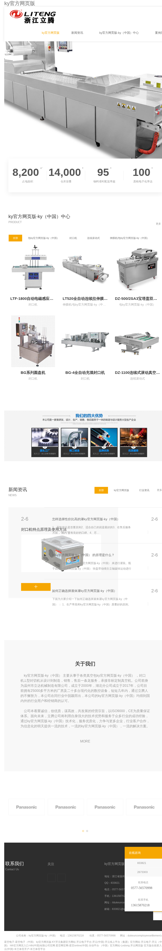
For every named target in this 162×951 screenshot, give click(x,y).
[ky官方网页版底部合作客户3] (105, 807)
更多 (158, 223)
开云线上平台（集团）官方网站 (122, 941)
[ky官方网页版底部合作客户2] (66, 807)
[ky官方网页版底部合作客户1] (26, 807)
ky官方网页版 (19, 3)
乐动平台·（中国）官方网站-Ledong (109, 945)
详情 (24, 584)
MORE (85, 741)
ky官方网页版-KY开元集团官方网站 (56, 941)
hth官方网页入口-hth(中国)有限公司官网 (32, 945)
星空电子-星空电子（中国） (19, 941)
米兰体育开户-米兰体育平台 (29, 949)
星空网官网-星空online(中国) (72, 945)
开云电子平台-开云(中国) (90, 941)
